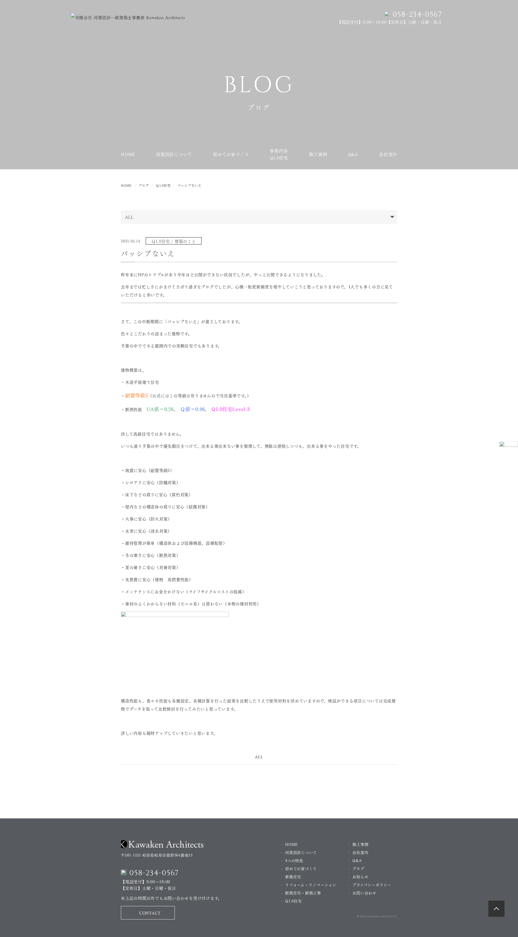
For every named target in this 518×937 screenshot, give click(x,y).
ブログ (358, 868)
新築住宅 (293, 876)
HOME (128, 154)
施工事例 (318, 154)
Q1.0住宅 (293, 901)
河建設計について (174, 154)
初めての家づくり (231, 154)
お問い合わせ (364, 892)
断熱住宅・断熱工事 (303, 892)
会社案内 (388, 154)
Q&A (353, 154)
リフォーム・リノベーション (310, 884)
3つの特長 (294, 860)
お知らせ (360, 876)
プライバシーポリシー (371, 884)
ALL (259, 757)
